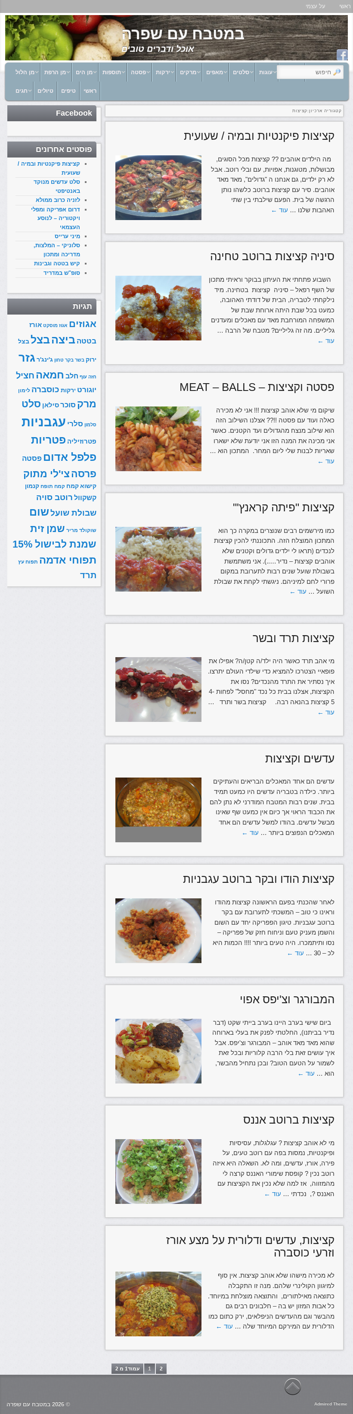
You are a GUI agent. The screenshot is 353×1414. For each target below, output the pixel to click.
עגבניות (44, 422)
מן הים (87, 74)
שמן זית (47, 528)
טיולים (45, 91)
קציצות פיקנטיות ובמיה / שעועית (259, 135)
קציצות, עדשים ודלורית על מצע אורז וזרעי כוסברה (250, 1246)
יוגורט (86, 390)
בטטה (86, 341)
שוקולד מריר (81, 530)
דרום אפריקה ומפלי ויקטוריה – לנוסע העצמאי (55, 218)
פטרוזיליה (81, 441)
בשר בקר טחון (69, 359)
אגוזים (82, 323)
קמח (72, 486)
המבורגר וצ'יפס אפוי (287, 999)
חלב (71, 376)
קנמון (32, 486)
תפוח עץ (28, 562)
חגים (24, 93)
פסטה (141, 74)
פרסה (83, 474)
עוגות (268, 74)
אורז (35, 324)
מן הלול (27, 74)
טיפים (68, 91)
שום (39, 512)
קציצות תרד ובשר (293, 638)
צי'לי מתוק (46, 473)
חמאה (50, 375)
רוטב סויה (54, 497)
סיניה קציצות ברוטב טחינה (272, 256)
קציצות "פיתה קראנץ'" (283, 507)
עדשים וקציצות (299, 758)
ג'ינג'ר (45, 359)
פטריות (48, 440)
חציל (25, 375)
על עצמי (315, 6)
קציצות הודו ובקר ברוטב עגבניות (258, 878)
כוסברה (45, 389)
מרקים (191, 74)
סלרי (75, 424)
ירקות (166, 74)
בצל (40, 340)
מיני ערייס (67, 236)
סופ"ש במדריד (61, 273)
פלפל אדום (69, 457)
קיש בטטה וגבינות (57, 263)
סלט (31, 403)
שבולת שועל (73, 512)
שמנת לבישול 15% (54, 544)
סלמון (90, 424)
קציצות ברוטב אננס (288, 1119)
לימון (24, 390)
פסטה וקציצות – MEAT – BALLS (257, 387)
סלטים (244, 74)
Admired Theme (330, 1403)
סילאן (50, 405)
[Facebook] (342, 54)
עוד (279, 210)
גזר (27, 357)
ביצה (63, 340)
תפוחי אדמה (67, 560)
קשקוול (85, 497)
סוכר (68, 405)
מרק (86, 403)
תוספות (114, 74)
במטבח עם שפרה (183, 34)
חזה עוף (88, 376)
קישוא (88, 486)
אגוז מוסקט (55, 325)
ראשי (90, 91)
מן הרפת (57, 74)
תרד (88, 575)
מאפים (217, 74)
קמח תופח (52, 486)
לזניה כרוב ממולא (58, 200)
